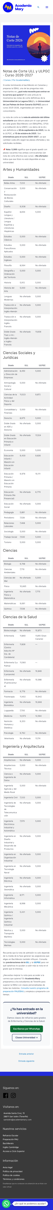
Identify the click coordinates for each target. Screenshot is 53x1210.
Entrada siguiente (26, 1061)
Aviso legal (7, 1167)
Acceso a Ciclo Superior (14, 1151)
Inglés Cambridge (11, 1147)
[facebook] (5, 1097)
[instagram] (13, 1097)
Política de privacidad (12, 1171)
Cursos (7, 80)
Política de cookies (11, 1175)
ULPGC (37, 962)
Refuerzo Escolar (10, 1135)
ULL (28, 962)
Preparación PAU (10, 1139)
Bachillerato (8, 1143)
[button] (38, 7)
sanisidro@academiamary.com (18, 1119)
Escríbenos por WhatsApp (26, 1028)
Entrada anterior (26, 1054)
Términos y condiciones (13, 1179)
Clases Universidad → (26, 1037)
